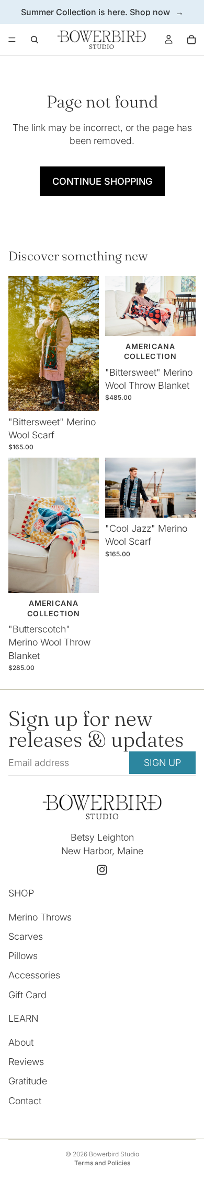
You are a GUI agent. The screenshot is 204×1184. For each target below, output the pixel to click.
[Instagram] (102, 870)
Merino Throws (40, 917)
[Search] (34, 39)
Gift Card (27, 994)
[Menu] (12, 40)
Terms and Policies (102, 1163)
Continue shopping (102, 181)
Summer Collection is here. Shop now (95, 12)
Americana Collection (53, 608)
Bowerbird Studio (114, 1154)
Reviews (26, 1061)
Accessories (34, 975)
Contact (24, 1100)
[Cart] (191, 39)
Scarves (25, 936)
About (20, 1042)
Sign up (162, 762)
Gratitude (27, 1080)
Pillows (23, 955)
